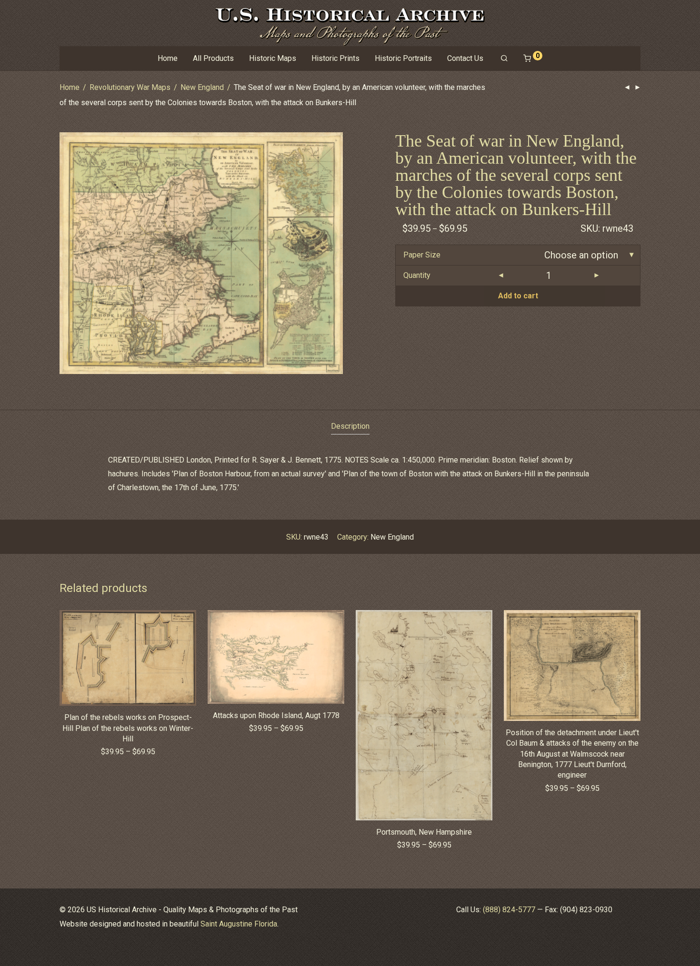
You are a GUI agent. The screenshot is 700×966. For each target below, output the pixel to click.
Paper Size (421, 254)
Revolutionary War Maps (130, 87)
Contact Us (465, 58)
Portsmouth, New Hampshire (424, 832)
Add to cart (518, 295)
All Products (213, 58)
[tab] (350, 426)
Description (350, 426)
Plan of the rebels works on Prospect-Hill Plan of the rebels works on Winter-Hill (127, 728)
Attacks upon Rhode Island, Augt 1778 (276, 715)
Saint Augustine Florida (238, 923)
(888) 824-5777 (509, 909)
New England (202, 87)
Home (168, 58)
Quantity (416, 275)
